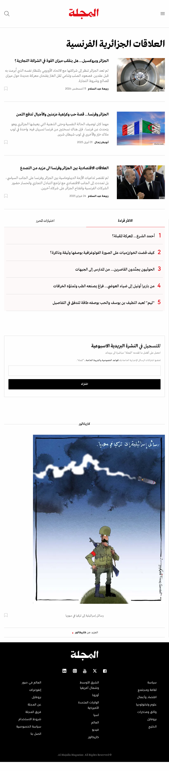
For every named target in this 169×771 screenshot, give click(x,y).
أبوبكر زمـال (101, 142)
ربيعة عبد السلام (98, 89)
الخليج (152, 726)
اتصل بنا (36, 734)
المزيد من (86, 632)
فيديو (95, 729)
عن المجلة (34, 704)
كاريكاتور (84, 424)
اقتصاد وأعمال (147, 697)
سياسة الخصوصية (28, 726)
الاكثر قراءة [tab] (125, 221)
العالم (95, 722)
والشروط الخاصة (93, 360)
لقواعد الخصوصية (110, 360)
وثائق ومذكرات (147, 712)
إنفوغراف (35, 690)
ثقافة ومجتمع (147, 690)
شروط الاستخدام (30, 719)
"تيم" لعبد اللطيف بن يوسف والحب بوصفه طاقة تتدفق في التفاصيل (104, 302)
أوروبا (95, 695)
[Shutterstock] (141, 128)
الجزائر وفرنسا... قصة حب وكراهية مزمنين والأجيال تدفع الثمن (62, 114)
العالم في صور (31, 682)
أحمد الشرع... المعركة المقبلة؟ (133, 236)
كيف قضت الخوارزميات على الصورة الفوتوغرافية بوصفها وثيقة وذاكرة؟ (102, 252)
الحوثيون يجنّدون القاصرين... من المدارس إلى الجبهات (115, 269)
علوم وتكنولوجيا (146, 704)
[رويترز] (141, 182)
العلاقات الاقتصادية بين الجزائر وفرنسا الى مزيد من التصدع (64, 168)
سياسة (152, 682)
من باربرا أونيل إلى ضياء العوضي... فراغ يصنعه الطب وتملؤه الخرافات (104, 286)
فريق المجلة (33, 712)
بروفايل (152, 719)
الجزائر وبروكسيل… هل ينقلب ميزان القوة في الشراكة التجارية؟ (62, 60)
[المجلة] (141, 75)
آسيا (96, 715)
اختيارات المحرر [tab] (45, 221)
